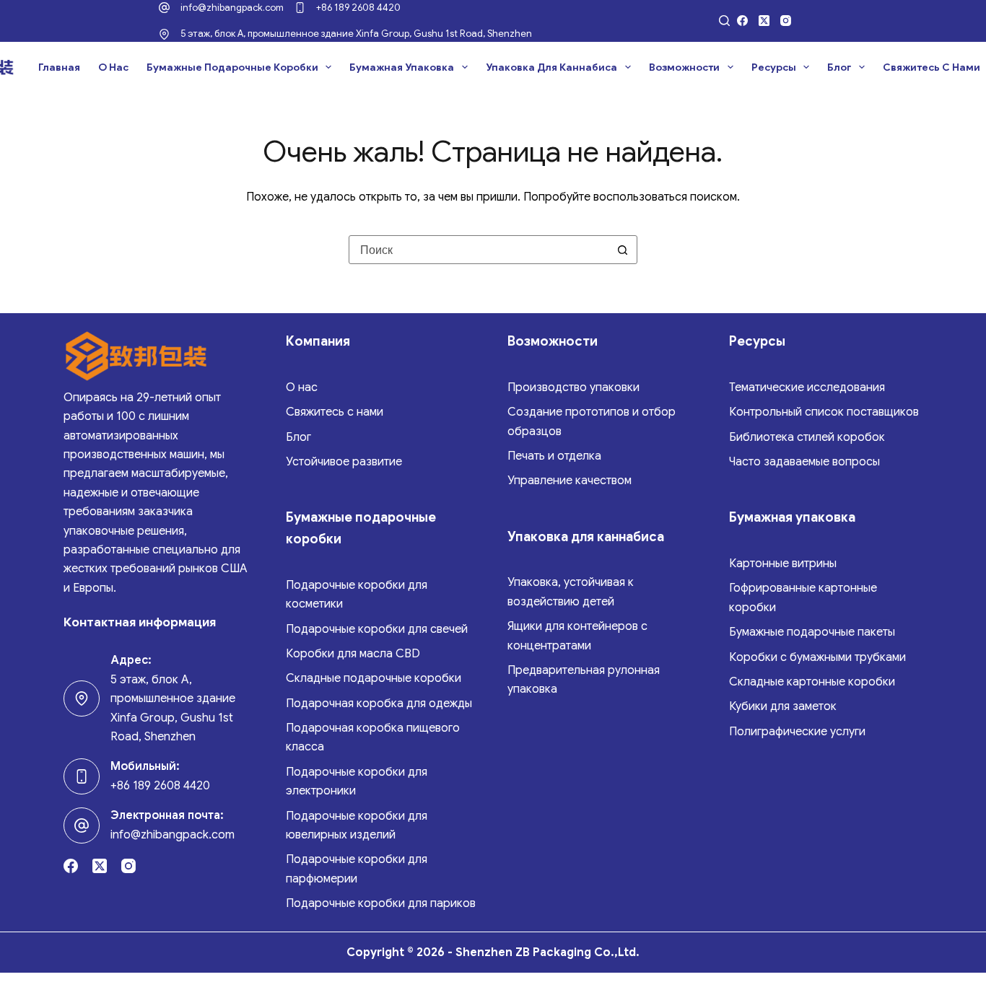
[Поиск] (724, 20)
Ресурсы (773, 67)
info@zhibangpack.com (232, 7)
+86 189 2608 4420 (358, 7)
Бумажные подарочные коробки (232, 67)
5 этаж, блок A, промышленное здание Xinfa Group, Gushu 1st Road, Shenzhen (356, 33)
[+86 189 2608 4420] (300, 7)
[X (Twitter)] (764, 20)
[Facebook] (742, 20)
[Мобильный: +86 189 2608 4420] (82, 776)
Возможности (684, 67)
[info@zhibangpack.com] (164, 7)
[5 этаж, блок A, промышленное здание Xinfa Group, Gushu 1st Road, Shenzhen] (164, 34)
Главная (59, 67)
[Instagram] (785, 20)
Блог (839, 67)
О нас (113, 67)
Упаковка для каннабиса (551, 67)
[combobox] (479, 249)
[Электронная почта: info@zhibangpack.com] (82, 825)
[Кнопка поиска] (623, 249)
